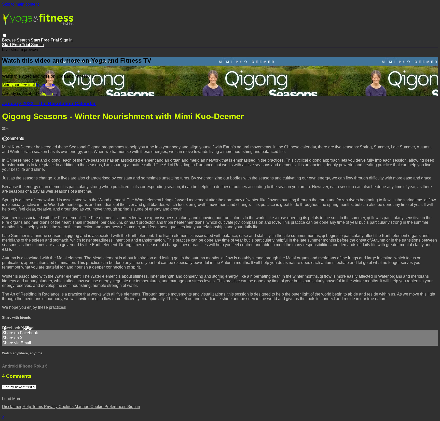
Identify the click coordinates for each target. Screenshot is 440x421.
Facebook (11, 328)
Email (30, 328)
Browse (9, 40)
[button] (4, 35)
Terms (38, 406)
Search (24, 40)
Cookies (67, 406)
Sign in (66, 40)
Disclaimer (11, 406)
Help (27, 406)
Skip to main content (20, 4)
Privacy (51, 406)
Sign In (37, 45)
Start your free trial (19, 85)
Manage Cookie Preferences (101, 406)
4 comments (13, 138)
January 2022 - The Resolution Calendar (49, 103)
